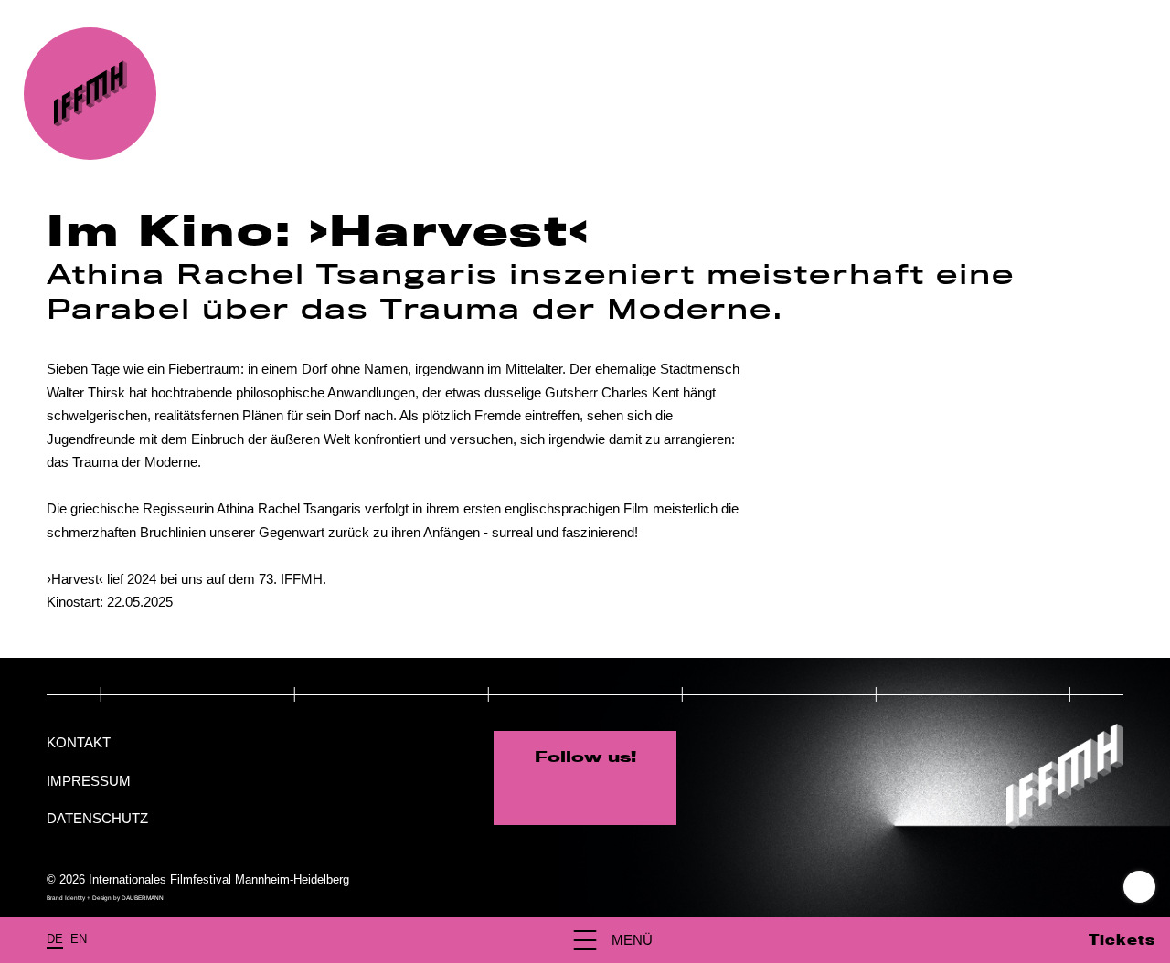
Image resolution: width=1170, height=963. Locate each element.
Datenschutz (97, 818)
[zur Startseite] (90, 93)
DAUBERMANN (143, 897)
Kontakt (79, 742)
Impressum (89, 780)
